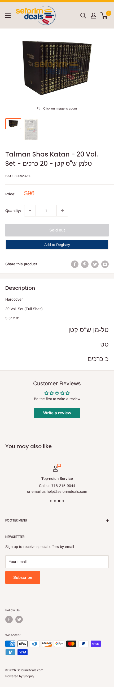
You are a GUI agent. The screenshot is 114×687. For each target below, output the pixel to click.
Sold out (57, 230)
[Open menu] (8, 15)
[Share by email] (105, 264)
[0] (104, 15)
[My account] (93, 15)
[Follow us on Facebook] (9, 619)
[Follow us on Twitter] (19, 619)
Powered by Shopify (19, 676)
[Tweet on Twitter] (95, 264)
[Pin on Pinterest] (85, 264)
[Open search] (83, 15)
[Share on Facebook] (74, 264)
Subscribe (22, 577)
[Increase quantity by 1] (62, 210)
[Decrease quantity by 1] (30, 210)
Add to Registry (57, 245)
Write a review (57, 413)
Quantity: (13, 211)
